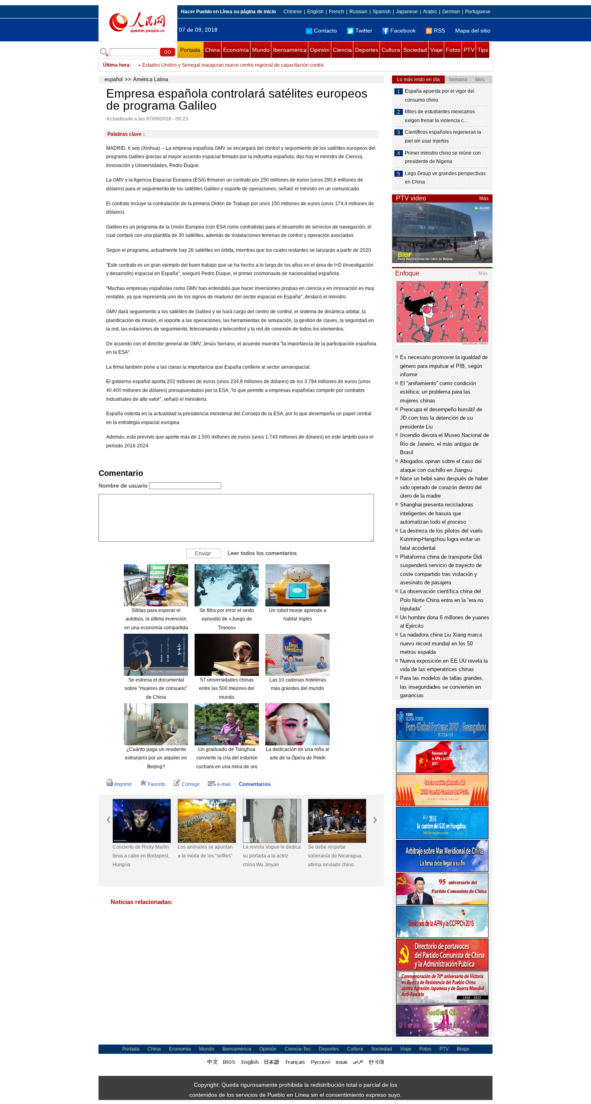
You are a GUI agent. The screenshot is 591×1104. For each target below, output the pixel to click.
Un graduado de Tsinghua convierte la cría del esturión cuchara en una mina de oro (227, 758)
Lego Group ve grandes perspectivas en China (445, 178)
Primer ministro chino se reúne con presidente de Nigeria (443, 157)
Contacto (325, 30)
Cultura (391, 50)
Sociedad (415, 50)
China (212, 50)
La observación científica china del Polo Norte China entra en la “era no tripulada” (441, 600)
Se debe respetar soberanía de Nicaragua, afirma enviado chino (335, 855)
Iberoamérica (290, 50)
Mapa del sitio (472, 30)
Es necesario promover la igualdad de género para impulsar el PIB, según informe (444, 366)
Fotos (453, 50)
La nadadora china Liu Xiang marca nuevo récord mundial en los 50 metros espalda (441, 643)
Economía (236, 50)
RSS (439, 30)
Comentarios (255, 784)
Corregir (191, 784)
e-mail (224, 784)
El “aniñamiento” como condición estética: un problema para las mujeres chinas (438, 392)
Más (483, 198)
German (451, 11)
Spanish (382, 11)
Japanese (407, 11)
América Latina (150, 79)
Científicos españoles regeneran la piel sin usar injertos (443, 136)
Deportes (366, 50)
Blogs (463, 1049)
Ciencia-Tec (298, 1049)
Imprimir (123, 784)
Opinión (320, 50)
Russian (358, 11)
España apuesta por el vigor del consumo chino (439, 95)
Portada (190, 50)
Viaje (436, 50)
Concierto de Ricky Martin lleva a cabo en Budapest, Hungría (141, 855)
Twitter (363, 30)
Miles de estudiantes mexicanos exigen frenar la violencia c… (440, 116)
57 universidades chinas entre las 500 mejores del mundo (226, 688)
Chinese (292, 11)
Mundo (261, 50)
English (315, 11)
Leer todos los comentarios (262, 553)
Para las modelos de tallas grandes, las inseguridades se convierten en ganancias (442, 686)
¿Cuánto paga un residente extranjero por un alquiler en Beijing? (156, 758)
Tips (483, 50)
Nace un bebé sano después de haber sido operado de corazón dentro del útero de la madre (444, 487)
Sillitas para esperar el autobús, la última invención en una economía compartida (156, 619)
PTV (469, 50)
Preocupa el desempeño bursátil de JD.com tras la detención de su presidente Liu (441, 418)
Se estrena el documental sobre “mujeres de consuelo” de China (156, 688)
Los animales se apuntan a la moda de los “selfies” (205, 851)
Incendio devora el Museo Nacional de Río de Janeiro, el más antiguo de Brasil (444, 443)
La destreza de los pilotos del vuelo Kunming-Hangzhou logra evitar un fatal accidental (441, 539)
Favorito (157, 784)
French (336, 11)
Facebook (403, 30)
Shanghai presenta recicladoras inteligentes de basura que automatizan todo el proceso (436, 513)
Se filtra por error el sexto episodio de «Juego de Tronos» (226, 619)
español (114, 79)
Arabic (430, 11)
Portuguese (477, 11)
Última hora (116, 65)
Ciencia (342, 50)
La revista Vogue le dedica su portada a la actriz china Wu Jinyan (272, 855)
